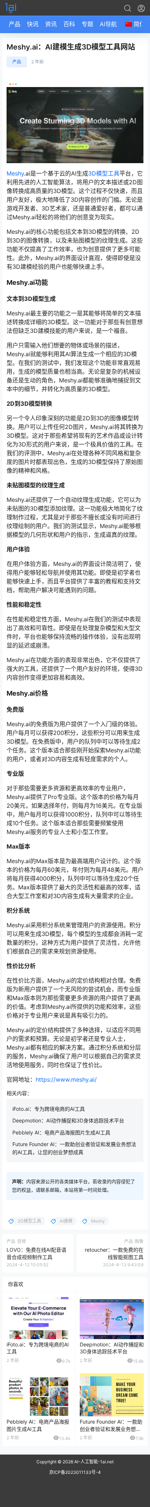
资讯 (51, 24)
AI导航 (108, 24)
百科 (69, 24)
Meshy (15, 173)
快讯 (33, 24)
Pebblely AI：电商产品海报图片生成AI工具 (61, 1132)
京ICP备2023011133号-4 (75, 1472)
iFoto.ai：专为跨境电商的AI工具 (48, 1109)
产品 (14, 24)
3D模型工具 (103, 173)
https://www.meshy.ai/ (67, 1079)
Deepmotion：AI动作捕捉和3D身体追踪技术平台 (68, 1120)
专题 (87, 24)
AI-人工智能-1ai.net (93, 1461)
